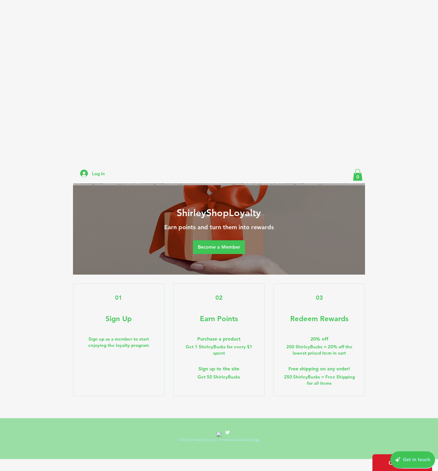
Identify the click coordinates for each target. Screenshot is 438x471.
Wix (256, 439)
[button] (358, 175)
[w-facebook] (219, 434)
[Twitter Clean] (227, 432)
